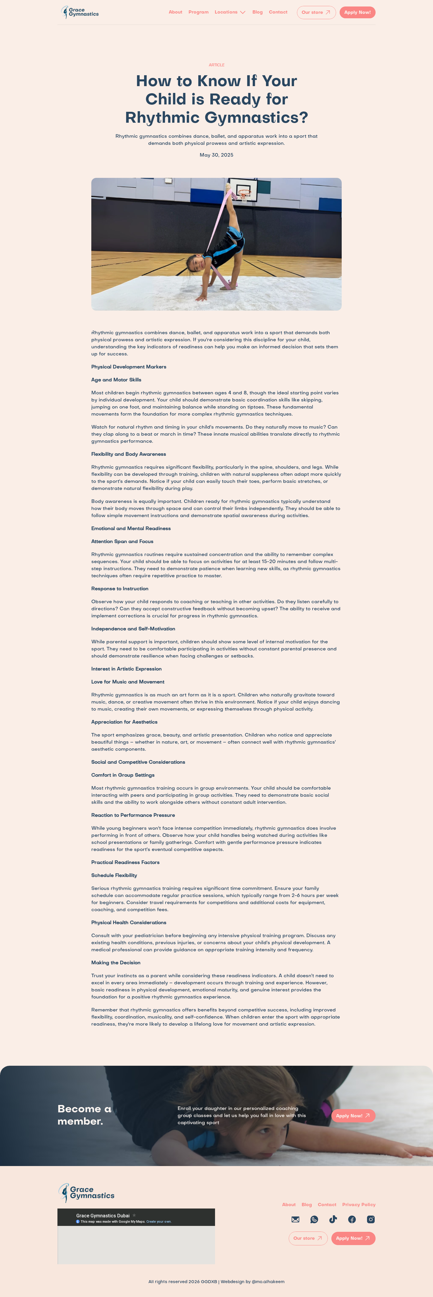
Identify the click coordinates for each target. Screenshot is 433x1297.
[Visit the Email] (295, 1220)
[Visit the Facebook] (352, 1220)
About (175, 12)
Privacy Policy (359, 1205)
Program (199, 12)
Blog (257, 12)
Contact (278, 12)
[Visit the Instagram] (371, 1220)
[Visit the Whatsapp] (314, 1220)
